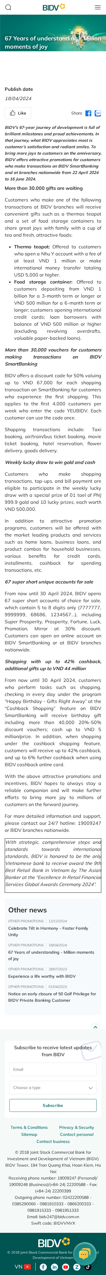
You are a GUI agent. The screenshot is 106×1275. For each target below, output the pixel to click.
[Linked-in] (54, 1266)
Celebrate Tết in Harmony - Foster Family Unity (48, 931)
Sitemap (29, 1134)
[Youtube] (65, 1266)
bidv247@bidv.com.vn (59, 1216)
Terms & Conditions (29, 1127)
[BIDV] (53, 1242)
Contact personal (76, 1134)
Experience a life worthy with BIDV (42, 976)
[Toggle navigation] (97, 7)
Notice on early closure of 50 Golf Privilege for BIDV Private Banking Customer (52, 997)
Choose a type (27, 1087)
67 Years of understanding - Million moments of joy (51, 955)
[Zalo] (76, 1266)
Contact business (53, 1141)
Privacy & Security (76, 1127)
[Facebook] (43, 1266)
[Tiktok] (88, 1266)
